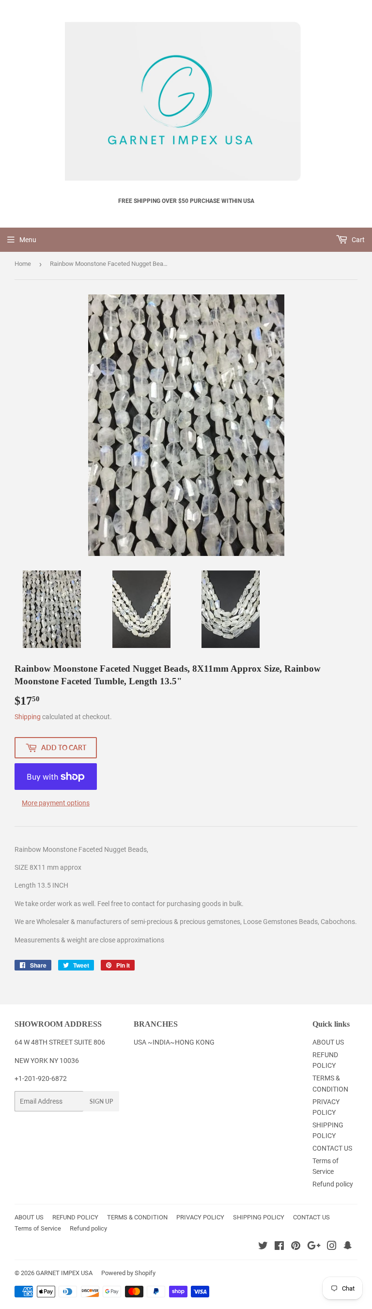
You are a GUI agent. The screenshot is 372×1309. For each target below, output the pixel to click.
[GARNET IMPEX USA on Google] (314, 1247)
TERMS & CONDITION (137, 1217)
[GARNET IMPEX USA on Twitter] (263, 1247)
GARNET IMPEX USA (64, 1273)
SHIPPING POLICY (258, 1217)
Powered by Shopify (128, 1273)
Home (23, 263)
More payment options (56, 803)
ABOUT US (328, 1042)
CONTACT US (332, 1148)
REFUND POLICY (75, 1217)
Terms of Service (38, 1228)
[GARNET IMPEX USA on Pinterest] (296, 1247)
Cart (357, 240)
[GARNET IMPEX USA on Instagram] (332, 1247)
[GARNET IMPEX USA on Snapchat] (348, 1247)
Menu (27, 240)
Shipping (28, 717)
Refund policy (332, 1184)
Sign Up (101, 1101)
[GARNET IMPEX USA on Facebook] (279, 1247)
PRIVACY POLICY (200, 1217)
